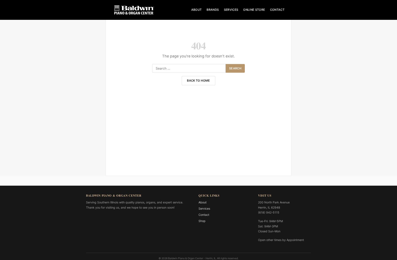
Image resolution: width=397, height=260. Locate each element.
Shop (202, 221)
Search (235, 68)
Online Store (254, 9)
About (196, 9)
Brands (213, 9)
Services (231, 9)
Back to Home (198, 80)
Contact (277, 9)
